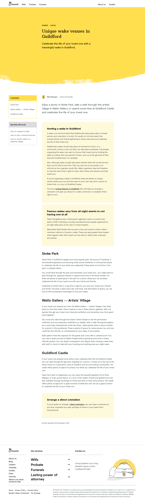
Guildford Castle (17, 114)
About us (102, 4)
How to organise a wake (20, 131)
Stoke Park (15, 104)
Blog (11, 461)
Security (12, 476)
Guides (112, 4)
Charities (12, 467)
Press (11, 473)
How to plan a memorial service (23, 135)
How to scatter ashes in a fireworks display (21, 140)
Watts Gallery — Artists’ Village (23, 109)
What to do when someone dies (16, 480)
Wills (24, 4)
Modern (19, 493)
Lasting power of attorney (44, 477)
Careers (12, 464)
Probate (32, 4)
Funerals (42, 4)
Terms (11, 490)
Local (53, 25)
